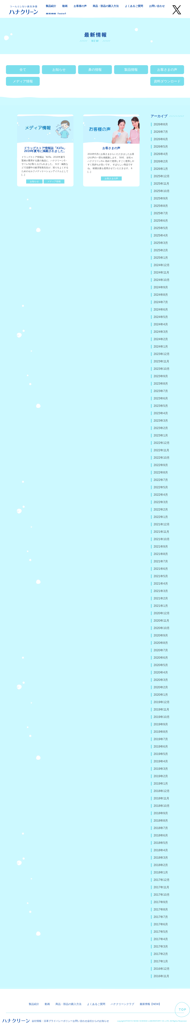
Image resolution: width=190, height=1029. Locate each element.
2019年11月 (161, 709)
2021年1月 (161, 605)
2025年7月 (161, 213)
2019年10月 (162, 716)
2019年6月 (161, 746)
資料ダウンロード (167, 81)
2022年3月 (161, 502)
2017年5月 (161, 931)
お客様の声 (80, 5)
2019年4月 (161, 761)
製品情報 (131, 69)
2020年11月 (161, 620)
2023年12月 (162, 354)
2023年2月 (161, 428)
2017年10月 (162, 894)
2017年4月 (161, 939)
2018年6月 (161, 835)
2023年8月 (161, 383)
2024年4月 (161, 324)
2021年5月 (161, 576)
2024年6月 (161, 309)
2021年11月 (161, 531)
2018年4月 (161, 850)
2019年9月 (161, 724)
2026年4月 (161, 154)
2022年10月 (162, 457)
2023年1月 (161, 435)
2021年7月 (161, 561)
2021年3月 (161, 591)
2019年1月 (161, 783)
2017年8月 (161, 909)
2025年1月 (161, 257)
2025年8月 (161, 205)
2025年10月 (162, 191)
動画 (65, 5)
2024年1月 (161, 346)
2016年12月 (162, 968)
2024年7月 (161, 302)
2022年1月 (161, 516)
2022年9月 (161, 465)
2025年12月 (162, 176)
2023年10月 (162, 368)
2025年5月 (161, 228)
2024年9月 (161, 287)
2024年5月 (161, 316)
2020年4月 (161, 672)
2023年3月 (161, 420)
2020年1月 (161, 694)
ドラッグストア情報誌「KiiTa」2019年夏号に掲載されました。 (45, 149)
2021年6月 (161, 568)
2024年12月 (162, 265)
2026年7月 (161, 131)
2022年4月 (161, 494)
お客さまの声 (167, 69)
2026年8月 (161, 124)
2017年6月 (161, 924)
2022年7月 (161, 479)
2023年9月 (161, 376)
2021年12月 (162, 524)
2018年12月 (162, 791)
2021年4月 (161, 583)
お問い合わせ (157, 5)
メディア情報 (23, 81)
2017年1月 (161, 961)
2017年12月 (162, 879)
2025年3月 (161, 242)
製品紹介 (51, 5)
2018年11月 (161, 798)
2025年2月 (161, 250)
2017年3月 (161, 946)
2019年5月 (161, 754)
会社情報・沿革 (40, 1021)
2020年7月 (161, 650)
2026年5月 (161, 146)
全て (22, 69)
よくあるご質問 (134, 5)
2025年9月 (161, 198)
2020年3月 (161, 679)
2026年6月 (161, 139)
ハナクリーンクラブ (122, 1004)
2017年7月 (161, 916)
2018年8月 (161, 820)
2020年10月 (162, 628)
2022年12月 (162, 442)
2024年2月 (161, 339)
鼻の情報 (95, 69)
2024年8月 (161, 294)
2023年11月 (161, 361)
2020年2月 (161, 687)
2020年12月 (162, 613)
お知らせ (59, 69)
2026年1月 (161, 168)
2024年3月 (161, 331)
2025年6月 (161, 220)
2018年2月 (161, 865)
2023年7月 (161, 391)
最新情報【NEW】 (56, 14)
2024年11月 (161, 272)
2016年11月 (161, 976)
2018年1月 (161, 872)
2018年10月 (162, 805)
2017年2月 (161, 953)
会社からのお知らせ (98, 1021)
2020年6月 (161, 657)
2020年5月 (161, 665)
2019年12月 (162, 702)
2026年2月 (161, 161)
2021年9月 (161, 546)
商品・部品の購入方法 (106, 5)
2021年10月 (162, 539)
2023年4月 (161, 413)
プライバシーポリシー (61, 1021)
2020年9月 (161, 635)
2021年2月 (161, 598)
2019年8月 (161, 731)
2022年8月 (161, 472)
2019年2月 (161, 776)
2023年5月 (161, 405)
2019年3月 (161, 768)
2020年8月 (161, 642)
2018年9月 (161, 813)
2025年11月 (161, 183)
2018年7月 (161, 828)
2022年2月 (161, 509)
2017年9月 (161, 902)
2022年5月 (161, 487)
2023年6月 (161, 398)
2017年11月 (161, 887)
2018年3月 (161, 857)
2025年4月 (161, 235)
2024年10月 (162, 279)
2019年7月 (161, 739)
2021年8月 (161, 554)
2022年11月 (161, 450)
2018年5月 (161, 842)
